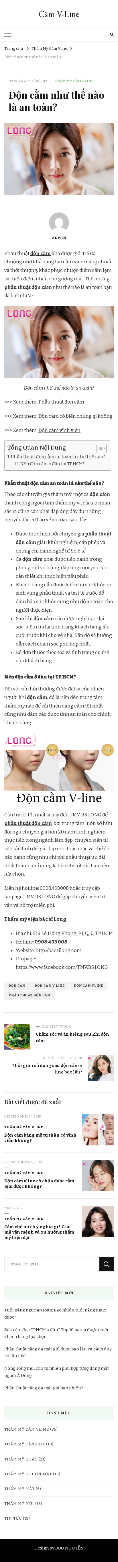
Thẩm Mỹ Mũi (19, 1503)
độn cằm (40, 253)
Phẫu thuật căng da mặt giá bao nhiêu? (43, 1388)
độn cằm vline (88, 986)
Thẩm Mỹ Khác (21, 1459)
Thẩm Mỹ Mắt (19, 1489)
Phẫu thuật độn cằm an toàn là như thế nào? (58, 457)
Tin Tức (13, 1518)
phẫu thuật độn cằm (28, 823)
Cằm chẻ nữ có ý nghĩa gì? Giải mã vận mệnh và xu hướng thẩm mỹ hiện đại (39, 1232)
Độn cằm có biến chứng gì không (75, 416)
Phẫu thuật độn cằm (61, 402)
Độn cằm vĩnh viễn (59, 430)
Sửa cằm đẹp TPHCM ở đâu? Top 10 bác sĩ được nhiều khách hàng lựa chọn (57, 1333)
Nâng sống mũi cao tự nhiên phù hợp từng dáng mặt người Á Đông (56, 1372)
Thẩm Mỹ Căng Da (24, 1444)
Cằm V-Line (59, 14)
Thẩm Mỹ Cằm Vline (74, 81)
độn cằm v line (50, 986)
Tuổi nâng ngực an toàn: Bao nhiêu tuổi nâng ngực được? (55, 1313)
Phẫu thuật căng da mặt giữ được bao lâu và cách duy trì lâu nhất (58, 1352)
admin (59, 238)
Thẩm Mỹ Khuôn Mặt (28, 1474)
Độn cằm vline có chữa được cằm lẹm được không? (39, 1183)
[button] (98, 448)
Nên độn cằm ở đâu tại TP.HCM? (52, 463)
